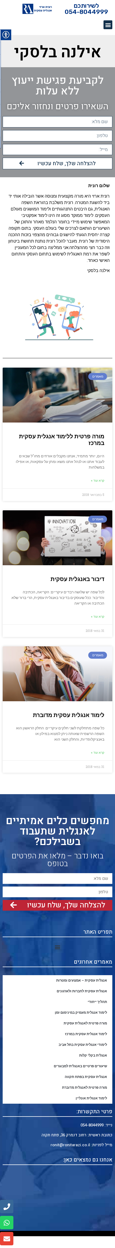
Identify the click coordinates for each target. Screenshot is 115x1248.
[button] (107, 24)
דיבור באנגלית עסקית (77, 579)
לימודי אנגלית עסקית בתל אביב (83, 1045)
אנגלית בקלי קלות (93, 1055)
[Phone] (6, 1206)
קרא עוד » (97, 480)
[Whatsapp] (6, 1222)
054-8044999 (91, 1125)
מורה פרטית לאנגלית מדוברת (84, 1087)
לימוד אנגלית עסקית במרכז (86, 1034)
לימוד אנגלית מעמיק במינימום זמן (81, 1013)
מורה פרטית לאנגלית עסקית (85, 1023)
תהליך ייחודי (97, 1002)
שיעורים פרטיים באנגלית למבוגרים (80, 1066)
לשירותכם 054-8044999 (86, 9)
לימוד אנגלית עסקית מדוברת (68, 715)
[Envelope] (6, 1238)
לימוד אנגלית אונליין (91, 1098)
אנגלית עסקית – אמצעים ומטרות (81, 980)
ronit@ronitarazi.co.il (71, 1145)
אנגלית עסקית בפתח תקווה (86, 1077)
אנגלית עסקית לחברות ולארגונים (82, 991)
